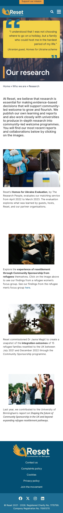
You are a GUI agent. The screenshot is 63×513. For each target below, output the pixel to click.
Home (6, 86)
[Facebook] (20, 498)
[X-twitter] (27, 498)
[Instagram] (35, 498)
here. (28, 287)
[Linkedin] (42, 498)
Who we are (19, 86)
